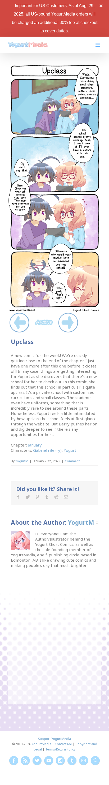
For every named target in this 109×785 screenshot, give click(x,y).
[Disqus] (54, 634)
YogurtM (21, 461)
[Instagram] (60, 760)
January (35, 445)
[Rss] (25, 760)
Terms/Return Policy (60, 749)
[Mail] (66, 497)
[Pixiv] (95, 760)
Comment (72, 461)
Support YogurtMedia (54, 739)
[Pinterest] (37, 497)
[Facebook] (18, 497)
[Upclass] (54, 66)
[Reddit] (56, 497)
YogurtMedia (41, 744)
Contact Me (63, 744)
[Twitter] (28, 497)
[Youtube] (48, 760)
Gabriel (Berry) (47, 450)
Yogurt (70, 450)
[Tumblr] (47, 497)
